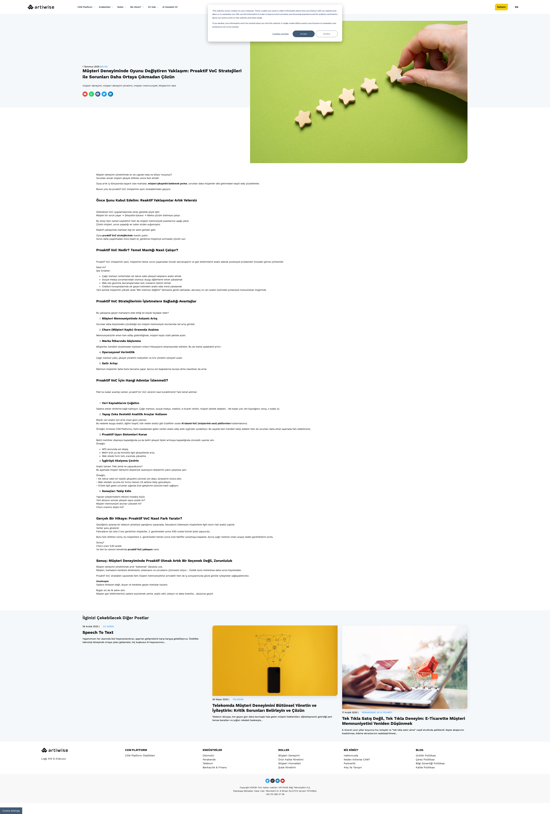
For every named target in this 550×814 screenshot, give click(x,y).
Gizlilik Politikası (426, 755)
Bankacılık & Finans (215, 767)
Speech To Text (97, 632)
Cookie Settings (11, 810)
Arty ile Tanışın (353, 767)
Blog (104, 66)
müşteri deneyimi (92, 85)
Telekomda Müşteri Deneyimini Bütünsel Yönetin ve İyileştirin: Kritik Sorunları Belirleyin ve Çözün (264, 708)
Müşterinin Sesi (167, 85)
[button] (85, 94)
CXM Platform (84, 7)
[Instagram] (272, 781)
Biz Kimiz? (135, 7)
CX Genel (108, 626)
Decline (326, 34)
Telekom (238, 699)
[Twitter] (267, 781)
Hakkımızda (351, 755)
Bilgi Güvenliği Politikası (430, 763)
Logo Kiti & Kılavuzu (53, 758)
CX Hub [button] (152, 7)
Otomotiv (208, 755)
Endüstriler (105, 7)
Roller (120, 7)
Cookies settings (280, 34)
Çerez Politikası (425, 759)
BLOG (419, 750)
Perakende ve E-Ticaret (377, 712)
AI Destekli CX (170, 7)
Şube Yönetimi (287, 767)
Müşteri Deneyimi (289, 755)
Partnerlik (349, 763)
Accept (303, 34)
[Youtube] (282, 781)
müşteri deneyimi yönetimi (117, 85)
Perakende (209, 759)
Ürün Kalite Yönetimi (291, 759)
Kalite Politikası (425, 767)
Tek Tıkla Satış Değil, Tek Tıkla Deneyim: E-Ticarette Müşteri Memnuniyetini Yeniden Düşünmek (403, 721)
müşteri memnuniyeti (146, 85)
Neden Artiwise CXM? (357, 759)
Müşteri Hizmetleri (289, 763)
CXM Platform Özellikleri (140, 755)
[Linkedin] (277, 781)
